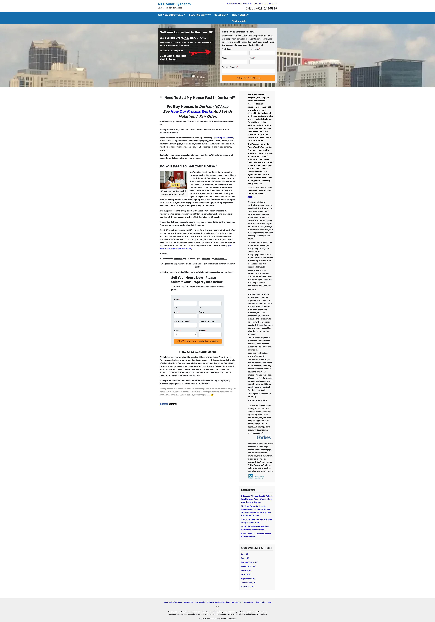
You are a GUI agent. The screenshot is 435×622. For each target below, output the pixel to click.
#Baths (202, 330)
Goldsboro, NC (247, 586)
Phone (224, 58)
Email (252, 58)
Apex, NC (245, 558)
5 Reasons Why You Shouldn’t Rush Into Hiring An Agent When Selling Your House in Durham (257, 499)
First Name (227, 49)
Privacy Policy (260, 602)
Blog (269, 602)
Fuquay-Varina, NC (249, 562)
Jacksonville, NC (248, 582)
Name (177, 299)
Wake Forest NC (248, 566)
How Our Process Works (191, 111)
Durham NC (246, 574)
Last (200, 307)
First (175, 307)
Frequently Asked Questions (218, 602)
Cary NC (244, 554)
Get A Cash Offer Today (173, 602)
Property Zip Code (207, 321)
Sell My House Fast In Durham (239, 3)
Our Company (259, 3)
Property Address (230, 67)
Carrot (233, 618)
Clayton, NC (246, 570)
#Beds (177, 330)
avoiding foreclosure (223, 137)
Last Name (254, 49)
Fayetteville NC (248, 578)
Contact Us (272, 3)
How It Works (239, 15)
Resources (248, 602)
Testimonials (239, 21)
